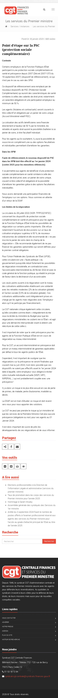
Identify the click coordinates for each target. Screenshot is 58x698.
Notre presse (7, 626)
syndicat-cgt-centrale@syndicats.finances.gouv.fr (27, 676)
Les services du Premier (44, 26)
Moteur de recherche (11, 639)
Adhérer (5, 622)
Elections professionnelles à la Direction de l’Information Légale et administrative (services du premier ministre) (30, 488)
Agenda (5, 631)
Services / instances (20, 26)
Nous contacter (8, 618)
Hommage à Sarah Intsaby (20, 501)
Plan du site (7, 635)
